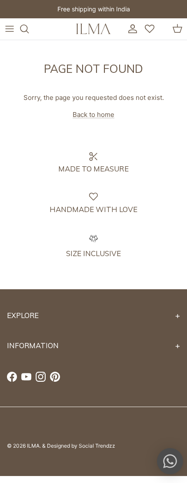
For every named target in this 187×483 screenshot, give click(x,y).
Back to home (93, 114)
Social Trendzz (97, 445)
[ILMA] (93, 29)
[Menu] (9, 28)
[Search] (28, 28)
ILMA (33, 445)
